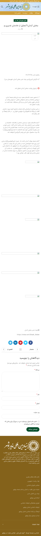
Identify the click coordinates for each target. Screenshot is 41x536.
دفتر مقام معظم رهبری (32, 477)
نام (38, 394)
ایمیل (37, 403)
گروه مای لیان (20, 533)
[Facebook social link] (30, 343)
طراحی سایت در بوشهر (8, 533)
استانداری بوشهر (34, 498)
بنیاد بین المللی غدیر (33, 493)
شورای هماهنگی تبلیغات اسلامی (30, 503)
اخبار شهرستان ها (21, 20)
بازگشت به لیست (20, 349)
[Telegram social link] (10, 343)
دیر (15, 20)
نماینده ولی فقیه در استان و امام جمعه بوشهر (26, 489)
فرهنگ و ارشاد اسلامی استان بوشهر (29, 511)
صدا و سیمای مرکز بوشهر (32, 515)
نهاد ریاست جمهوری (33, 481)
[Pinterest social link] (20, 343)
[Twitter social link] (25, 343)
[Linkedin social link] (15, 343)
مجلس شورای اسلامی (33, 485)
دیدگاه (36, 370)
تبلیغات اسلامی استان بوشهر (31, 507)
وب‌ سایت (36, 412)
